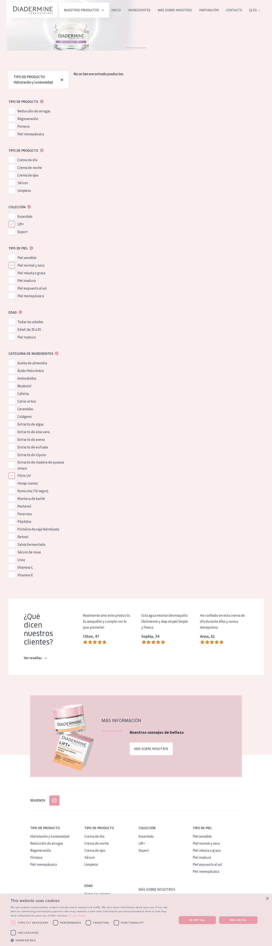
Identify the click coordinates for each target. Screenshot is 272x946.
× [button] (267, 898)
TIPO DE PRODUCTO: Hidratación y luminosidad (33, 80)
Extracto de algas (30, 424)
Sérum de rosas (29, 552)
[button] (91, 940)
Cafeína (23, 393)
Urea (21, 559)
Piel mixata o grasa (31, 273)
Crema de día (27, 160)
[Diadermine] (33, 10)
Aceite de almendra (32, 363)
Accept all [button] (197, 920)
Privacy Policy (77, 915)
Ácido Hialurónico (30, 370)
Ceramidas (25, 409)
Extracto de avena (31, 439)
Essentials (25, 216)
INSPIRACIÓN (209, 10)
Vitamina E (25, 575)
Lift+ (20, 224)
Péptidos (24, 521)
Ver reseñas (33, 658)
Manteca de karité (31, 498)
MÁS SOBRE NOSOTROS (175, 10)
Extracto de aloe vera (33, 432)
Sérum (22, 183)
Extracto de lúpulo (31, 454)
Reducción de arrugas (33, 111)
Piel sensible (26, 257)
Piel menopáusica (30, 134)
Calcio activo (26, 401)
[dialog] (136, 920)
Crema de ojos (27, 175)
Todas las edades (30, 322)
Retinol (22, 537)
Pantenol (24, 506)
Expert (22, 231)
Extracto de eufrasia (32, 447)
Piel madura (26, 280)
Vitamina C (25, 567)
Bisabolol (24, 386)
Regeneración (27, 118)
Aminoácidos (26, 378)
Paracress (24, 514)
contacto (234, 10)
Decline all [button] (238, 920)
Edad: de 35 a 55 (29, 329)
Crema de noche (29, 167)
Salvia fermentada (31, 544)
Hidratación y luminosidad (49, 836)
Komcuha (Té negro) (32, 491)
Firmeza (23, 126)
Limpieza (24, 190)
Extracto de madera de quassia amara (40, 465)
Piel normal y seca (30, 265)
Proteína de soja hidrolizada (38, 529)
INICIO (116, 10)
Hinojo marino (27, 483)
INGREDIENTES (139, 10)
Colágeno (24, 416)
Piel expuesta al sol (32, 288)
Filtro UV (24, 475)
